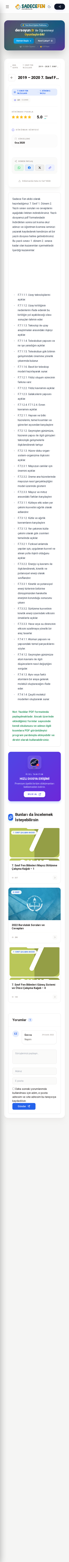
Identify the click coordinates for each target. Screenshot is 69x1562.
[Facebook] (29, 168)
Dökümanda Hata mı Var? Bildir (36, 181)
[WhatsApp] (19, 168)
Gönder (22, 1106)
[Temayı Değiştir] (49, 6)
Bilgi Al (32, 794)
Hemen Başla (22, 41)
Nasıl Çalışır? (44, 41)
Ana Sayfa (15, 66)
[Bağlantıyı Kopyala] (50, 168)
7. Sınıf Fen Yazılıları (28, 66)
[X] (39, 168)
